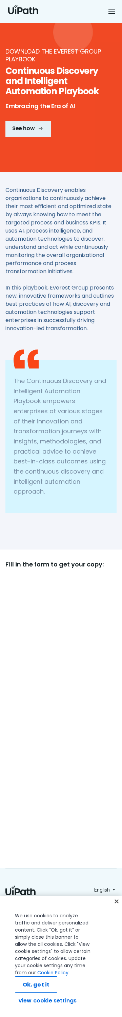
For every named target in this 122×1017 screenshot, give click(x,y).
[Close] (117, 901)
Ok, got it (36, 985)
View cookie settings (47, 1000)
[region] (61, 956)
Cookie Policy (52, 972)
